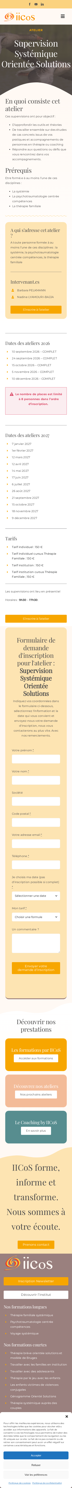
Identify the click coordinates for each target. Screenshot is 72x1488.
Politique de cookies (20, 1483)
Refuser (36, 1465)
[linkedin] (42, 4)
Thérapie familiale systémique (31, 1315)
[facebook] (29, 4)
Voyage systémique (24, 1333)
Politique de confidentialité (47, 1483)
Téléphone (20, 856)
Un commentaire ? (25, 929)
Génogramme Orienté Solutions (33, 1396)
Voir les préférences (36, 1474)
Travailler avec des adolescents (32, 1371)
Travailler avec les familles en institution (38, 1364)
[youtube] (36, 4)
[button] (67, 1416)
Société (17, 792)
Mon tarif (19, 908)
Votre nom (20, 771)
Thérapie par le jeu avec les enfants (35, 1378)
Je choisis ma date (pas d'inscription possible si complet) (35, 882)
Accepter (36, 1455)
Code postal (21, 813)
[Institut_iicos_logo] (19, 13)
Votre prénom (23, 750)
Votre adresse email (27, 835)
